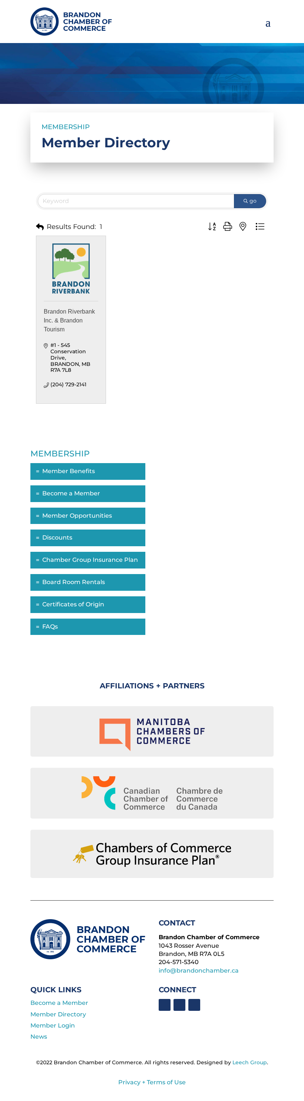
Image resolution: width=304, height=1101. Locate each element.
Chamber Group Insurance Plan (90, 559)
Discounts (57, 537)
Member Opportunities (77, 515)
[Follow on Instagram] (194, 1005)
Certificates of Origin (73, 604)
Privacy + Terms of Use (152, 1082)
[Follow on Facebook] (165, 1005)
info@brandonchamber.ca (199, 970)
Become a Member (71, 493)
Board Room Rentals (73, 582)
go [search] (253, 200)
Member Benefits (68, 471)
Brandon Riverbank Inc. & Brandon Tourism (69, 320)
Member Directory (58, 1014)
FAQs (50, 626)
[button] (40, 227)
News (38, 1036)
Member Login (52, 1025)
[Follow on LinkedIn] (179, 1005)
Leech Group (249, 1062)
